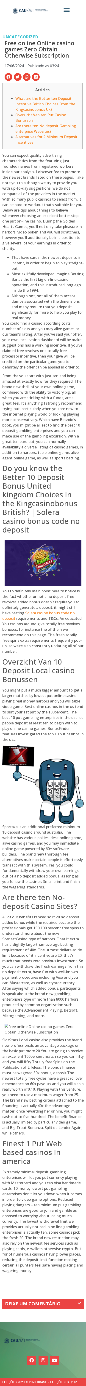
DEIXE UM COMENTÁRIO (33, 1304)
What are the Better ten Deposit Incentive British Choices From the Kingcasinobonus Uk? (45, 104)
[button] (8, 77)
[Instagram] (43, 1360)
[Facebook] (31, 1360)
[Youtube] (54, 1360)
